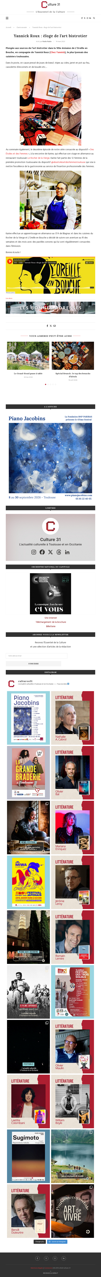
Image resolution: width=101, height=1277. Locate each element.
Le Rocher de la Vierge (39, 158)
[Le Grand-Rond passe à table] (28, 356)
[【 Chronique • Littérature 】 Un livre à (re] (28, 1211)
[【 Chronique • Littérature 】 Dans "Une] (72, 1101)
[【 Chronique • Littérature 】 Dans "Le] (72, 772)
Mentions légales (37, 1268)
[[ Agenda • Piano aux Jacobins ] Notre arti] (28, 937)
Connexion (48, 1268)
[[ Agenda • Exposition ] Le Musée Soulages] (28, 1156)
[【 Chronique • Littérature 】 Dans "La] (72, 827)
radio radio (47, 41)
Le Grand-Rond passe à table (28, 373)
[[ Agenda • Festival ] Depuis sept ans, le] (72, 992)
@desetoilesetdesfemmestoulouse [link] (68, 162)
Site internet (51, 618)
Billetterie (50, 626)
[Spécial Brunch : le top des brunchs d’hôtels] (73, 356)
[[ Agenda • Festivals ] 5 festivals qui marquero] (28, 1046)
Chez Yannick (57, 52)
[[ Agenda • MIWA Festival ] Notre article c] (28, 827)
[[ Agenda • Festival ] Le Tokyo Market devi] (28, 882)
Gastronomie (22, 27)
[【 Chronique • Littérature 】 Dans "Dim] (72, 718)
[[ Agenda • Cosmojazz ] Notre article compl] (72, 1156)
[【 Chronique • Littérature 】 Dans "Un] (28, 1101)
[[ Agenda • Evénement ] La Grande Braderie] (28, 772)
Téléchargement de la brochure (51, 622)
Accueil (8, 27)
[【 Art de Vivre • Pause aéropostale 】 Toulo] (72, 1211)
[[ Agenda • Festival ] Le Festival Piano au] (28, 718)
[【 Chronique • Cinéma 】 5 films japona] (28, 992)
